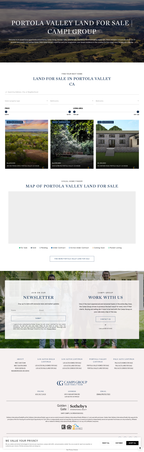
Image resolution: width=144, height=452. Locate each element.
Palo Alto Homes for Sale (124, 363)
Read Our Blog (20, 368)
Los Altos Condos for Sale (72, 368)
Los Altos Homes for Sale (72, 363)
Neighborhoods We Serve (20, 371)
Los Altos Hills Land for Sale (46, 368)
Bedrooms (99, 101)
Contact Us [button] (105, 319)
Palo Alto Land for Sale (123, 365)
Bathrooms (54, 101)
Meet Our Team (20, 363)
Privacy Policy (51, 329)
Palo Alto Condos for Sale (123, 368)
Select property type (12, 101)
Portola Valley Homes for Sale (98, 365)
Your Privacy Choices (72, 449)
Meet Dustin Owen (20, 365)
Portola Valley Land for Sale (97, 368)
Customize (119, 443)
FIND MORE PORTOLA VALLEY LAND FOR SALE (72, 259)
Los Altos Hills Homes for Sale (46, 365)
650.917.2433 (108, 328)
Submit (38, 318)
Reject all (105, 443)
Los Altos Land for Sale (72, 365)
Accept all (132, 443)
